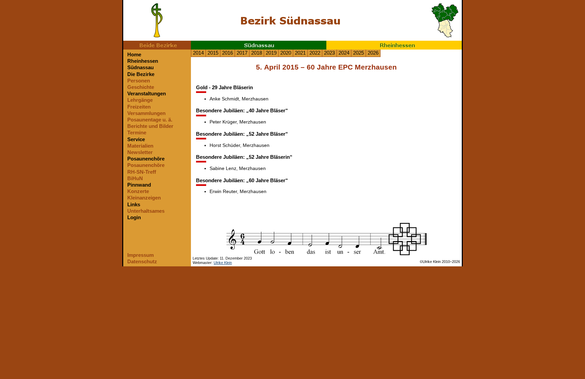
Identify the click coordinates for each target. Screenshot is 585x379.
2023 (329, 53)
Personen (138, 80)
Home (134, 54)
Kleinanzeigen (144, 198)
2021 (300, 53)
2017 (242, 53)
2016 (227, 53)
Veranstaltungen (146, 93)
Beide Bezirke (157, 45)
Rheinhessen (394, 45)
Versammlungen (146, 113)
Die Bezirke (140, 74)
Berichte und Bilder (150, 126)
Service (136, 139)
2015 (213, 53)
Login (134, 217)
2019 (271, 53)
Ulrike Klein (223, 263)
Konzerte (138, 191)
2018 (256, 53)
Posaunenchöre (146, 159)
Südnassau (140, 67)
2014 (198, 53)
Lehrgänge (140, 100)
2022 (314, 53)
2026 (373, 53)
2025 (358, 53)
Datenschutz (142, 261)
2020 (285, 53)
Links (133, 204)
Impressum (140, 255)
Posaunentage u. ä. (149, 119)
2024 (344, 53)
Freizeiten (139, 107)
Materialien (140, 146)
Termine (136, 132)
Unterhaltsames (146, 211)
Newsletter (140, 152)
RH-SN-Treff (141, 172)
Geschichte (140, 87)
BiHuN (135, 178)
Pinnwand (139, 185)
